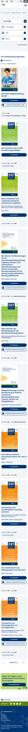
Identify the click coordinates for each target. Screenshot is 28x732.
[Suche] (25, 1)
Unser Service (7, 12)
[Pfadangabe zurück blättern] (2, 13)
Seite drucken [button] (6, 699)
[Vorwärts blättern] (23, 662)
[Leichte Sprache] (11, 1)
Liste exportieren (7, 60)
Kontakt (3, 714)
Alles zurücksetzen (22, 44)
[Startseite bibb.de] (3, 5)
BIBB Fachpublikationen (16, 12)
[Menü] (25, 6)
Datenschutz (4, 717)
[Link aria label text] (25, 21)
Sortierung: (3, 63)
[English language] (2, 1)
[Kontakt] (21, 1)
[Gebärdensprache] (7, 1)
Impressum (3, 715)
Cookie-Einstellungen (6, 720)
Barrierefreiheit (4, 718)
